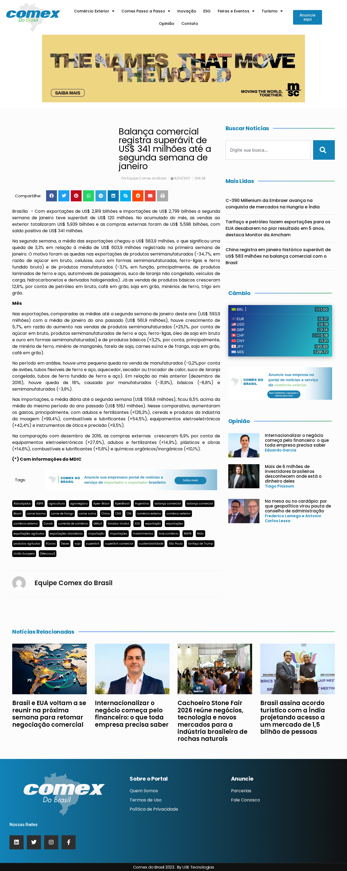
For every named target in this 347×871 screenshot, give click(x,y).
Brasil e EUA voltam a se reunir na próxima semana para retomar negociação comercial (49, 714)
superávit (92, 544)
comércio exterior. (26, 524)
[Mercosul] (47, 554)
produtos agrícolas (27, 544)
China (105, 514)
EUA (137, 524)
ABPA (39, 504)
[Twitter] (34, 842)
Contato (189, 23)
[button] (51, 195)
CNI (129, 514)
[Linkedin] (16, 842)
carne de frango (62, 514)
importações (118, 534)
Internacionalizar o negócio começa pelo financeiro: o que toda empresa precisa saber (297, 440)
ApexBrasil (122, 504)
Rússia (51, 544)
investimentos (143, 534)
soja (78, 544)
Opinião (166, 23)
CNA (118, 514)
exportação (153, 524)
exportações (174, 524)
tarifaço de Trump (200, 544)
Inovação (186, 11)
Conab (48, 524)
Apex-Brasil (101, 504)
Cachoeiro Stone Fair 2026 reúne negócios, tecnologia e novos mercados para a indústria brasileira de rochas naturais (213, 721)
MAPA (188, 534)
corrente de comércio (73, 524)
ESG (207, 11)
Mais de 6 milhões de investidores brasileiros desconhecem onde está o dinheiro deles (293, 474)
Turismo (270, 11)
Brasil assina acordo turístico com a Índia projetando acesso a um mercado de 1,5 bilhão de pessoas (292, 717)
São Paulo (176, 544)
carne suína (87, 514)
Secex (65, 544)
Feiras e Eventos (233, 11)
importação (96, 534)
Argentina (142, 504)
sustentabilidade (151, 544)
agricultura (57, 504)
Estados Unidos (118, 524)
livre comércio (168, 534)
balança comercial (168, 504)
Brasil (17, 514)
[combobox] (268, 150)
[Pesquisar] (324, 150)
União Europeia (24, 554)
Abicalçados (22, 504)
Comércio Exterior (91, 11)
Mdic (200, 534)
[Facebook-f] (69, 842)
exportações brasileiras (66, 534)
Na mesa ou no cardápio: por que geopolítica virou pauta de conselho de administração (298, 506)
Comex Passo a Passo (143, 11)
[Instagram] (51, 842)
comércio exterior (149, 514)
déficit (98, 524)
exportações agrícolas (29, 534)
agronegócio (79, 504)
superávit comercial (119, 544)
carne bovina (36, 514)
